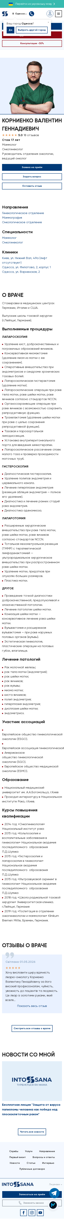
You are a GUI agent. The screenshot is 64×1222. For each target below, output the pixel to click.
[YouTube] (40, 1212)
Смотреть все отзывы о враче (32, 1028)
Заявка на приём (32, 167)
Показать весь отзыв (32, 1006)
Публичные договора (32, 1169)
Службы (13, 1151)
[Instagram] (32, 1212)
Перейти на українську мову (34, 3)
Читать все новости (32, 1131)
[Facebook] (23, 1212)
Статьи (31, 1163)
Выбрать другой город (32, 30)
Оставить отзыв (32, 186)
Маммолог (9, 238)
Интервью (48, 1163)
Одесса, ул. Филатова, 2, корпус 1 (26, 267)
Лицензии (54, 1184)
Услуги (28, 1151)
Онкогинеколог (12, 242)
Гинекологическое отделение (23, 213)
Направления (47, 1151)
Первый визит (17, 1157)
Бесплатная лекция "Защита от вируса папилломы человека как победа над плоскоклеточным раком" (31, 1109)
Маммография (12, 217)
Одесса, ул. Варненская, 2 (21, 271)
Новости (15, 1163)
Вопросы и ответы (44, 1157)
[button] (20, 13)
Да (10, 30)
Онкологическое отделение (22, 222)
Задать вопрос (32, 176)
